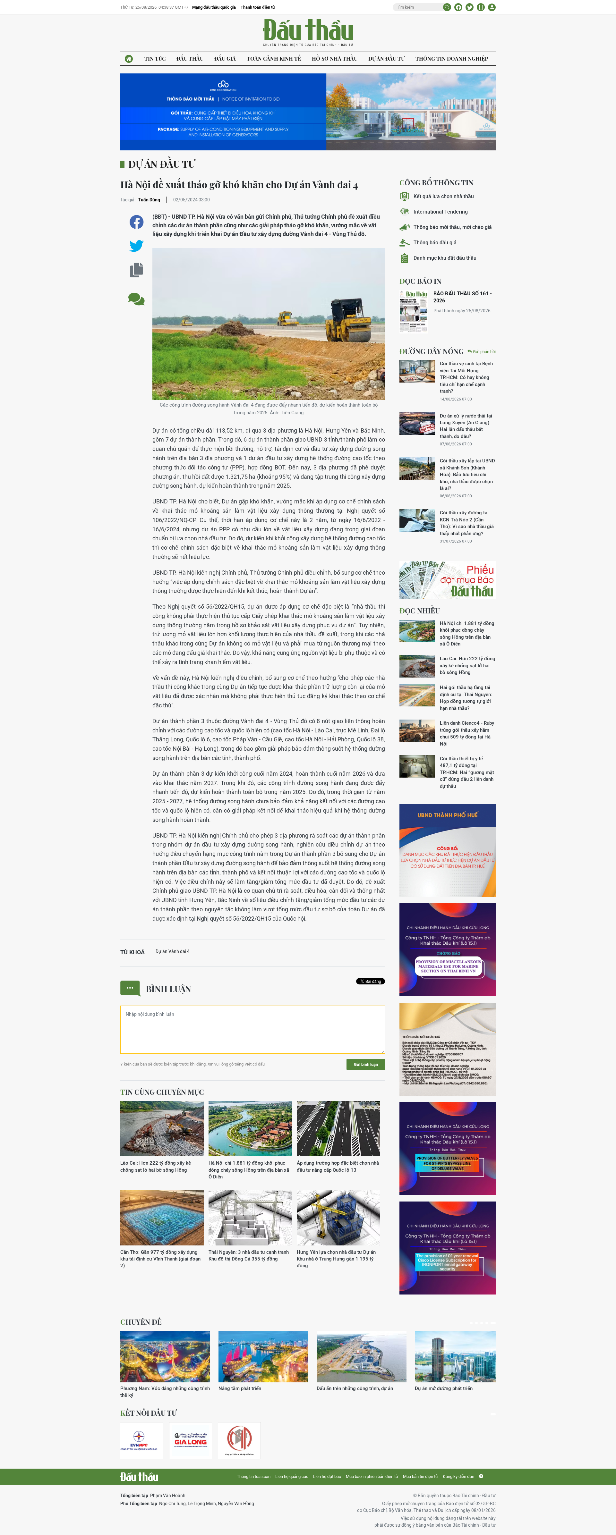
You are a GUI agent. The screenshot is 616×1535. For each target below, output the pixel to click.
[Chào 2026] (460, 1356)
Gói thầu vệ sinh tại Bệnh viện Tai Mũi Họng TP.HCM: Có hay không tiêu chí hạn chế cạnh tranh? (466, 377)
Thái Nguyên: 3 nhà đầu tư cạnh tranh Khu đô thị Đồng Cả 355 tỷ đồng (249, 1255)
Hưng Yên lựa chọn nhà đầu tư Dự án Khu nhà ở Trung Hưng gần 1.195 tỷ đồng (336, 1259)
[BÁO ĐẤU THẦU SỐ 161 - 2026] (413, 311)
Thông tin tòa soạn (253, 1476)
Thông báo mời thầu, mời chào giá (453, 227)
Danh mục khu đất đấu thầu (445, 258)
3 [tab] (484, 1323)
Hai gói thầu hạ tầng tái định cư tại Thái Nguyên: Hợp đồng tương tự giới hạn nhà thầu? (466, 698)
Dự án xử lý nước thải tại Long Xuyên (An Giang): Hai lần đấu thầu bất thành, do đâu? (466, 426)
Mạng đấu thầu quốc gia (214, 7)
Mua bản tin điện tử (420, 1476)
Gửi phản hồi (484, 351)
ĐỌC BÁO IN (420, 281)
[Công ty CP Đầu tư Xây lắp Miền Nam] (239, 1440)
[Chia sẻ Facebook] (458, 7)
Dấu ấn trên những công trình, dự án (158, 1388)
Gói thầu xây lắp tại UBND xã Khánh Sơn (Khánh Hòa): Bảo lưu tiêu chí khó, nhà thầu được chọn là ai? (467, 474)
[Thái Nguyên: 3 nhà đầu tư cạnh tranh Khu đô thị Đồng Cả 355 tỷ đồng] (250, 1218)
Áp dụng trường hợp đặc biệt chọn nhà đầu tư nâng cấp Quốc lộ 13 (338, 1166)
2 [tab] (479, 1323)
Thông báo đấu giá (435, 243)
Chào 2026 (427, 1388)
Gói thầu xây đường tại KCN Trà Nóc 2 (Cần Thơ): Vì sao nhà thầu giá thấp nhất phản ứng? (467, 523)
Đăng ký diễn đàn (458, 1476)
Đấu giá (225, 58)
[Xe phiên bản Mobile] (481, 7)
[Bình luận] (136, 294)
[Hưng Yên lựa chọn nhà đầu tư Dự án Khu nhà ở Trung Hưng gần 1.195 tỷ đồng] (338, 1218)
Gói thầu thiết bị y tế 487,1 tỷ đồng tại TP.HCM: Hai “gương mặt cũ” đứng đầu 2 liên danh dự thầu (467, 772)
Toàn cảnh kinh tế (274, 58)
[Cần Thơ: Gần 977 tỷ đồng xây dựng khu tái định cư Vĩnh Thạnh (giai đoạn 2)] (162, 1218)
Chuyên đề (141, 1322)
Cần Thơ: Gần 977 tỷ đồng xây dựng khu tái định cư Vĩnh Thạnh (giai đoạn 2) (160, 1259)
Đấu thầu (189, 58)
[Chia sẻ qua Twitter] (136, 246)
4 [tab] (489, 1323)
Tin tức (155, 58)
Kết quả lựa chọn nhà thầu (444, 196)
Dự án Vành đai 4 (173, 951)
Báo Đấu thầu (308, 33)
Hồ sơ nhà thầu (334, 58)
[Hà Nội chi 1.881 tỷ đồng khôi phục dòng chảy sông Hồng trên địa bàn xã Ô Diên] (250, 1129)
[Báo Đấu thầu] (139, 1476)
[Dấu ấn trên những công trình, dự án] (165, 1356)
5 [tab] (494, 1323)
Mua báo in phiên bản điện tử (372, 1476)
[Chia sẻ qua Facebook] (136, 222)
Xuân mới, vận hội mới (340, 1388)
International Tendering (441, 212)
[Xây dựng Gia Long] (190, 1440)
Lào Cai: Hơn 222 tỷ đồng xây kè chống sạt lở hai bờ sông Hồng (155, 1166)
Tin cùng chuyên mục (162, 1092)
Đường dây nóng (431, 351)
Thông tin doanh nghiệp (451, 58)
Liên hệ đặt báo (327, 1476)
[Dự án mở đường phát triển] (263, 1356)
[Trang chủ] (129, 59)
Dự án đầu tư (386, 58)
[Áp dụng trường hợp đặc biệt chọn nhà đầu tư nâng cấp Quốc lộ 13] (338, 1129)
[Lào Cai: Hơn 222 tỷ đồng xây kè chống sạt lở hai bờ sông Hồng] (162, 1129)
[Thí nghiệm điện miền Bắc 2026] (139, 1440)
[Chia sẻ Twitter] (470, 7)
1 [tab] (472, 1323)
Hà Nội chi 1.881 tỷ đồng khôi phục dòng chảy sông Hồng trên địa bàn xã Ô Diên (249, 1169)
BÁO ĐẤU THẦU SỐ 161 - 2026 (462, 297)
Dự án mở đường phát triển (247, 1388)
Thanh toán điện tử (258, 7)
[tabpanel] (165, 1361)
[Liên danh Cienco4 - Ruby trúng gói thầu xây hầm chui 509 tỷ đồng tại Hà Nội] (417, 731)
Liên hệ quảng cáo (291, 1476)
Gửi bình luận (366, 1064)
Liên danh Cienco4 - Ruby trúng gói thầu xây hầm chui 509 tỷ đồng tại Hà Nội (467, 733)
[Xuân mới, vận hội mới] (361, 1356)
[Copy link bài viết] (136, 270)
